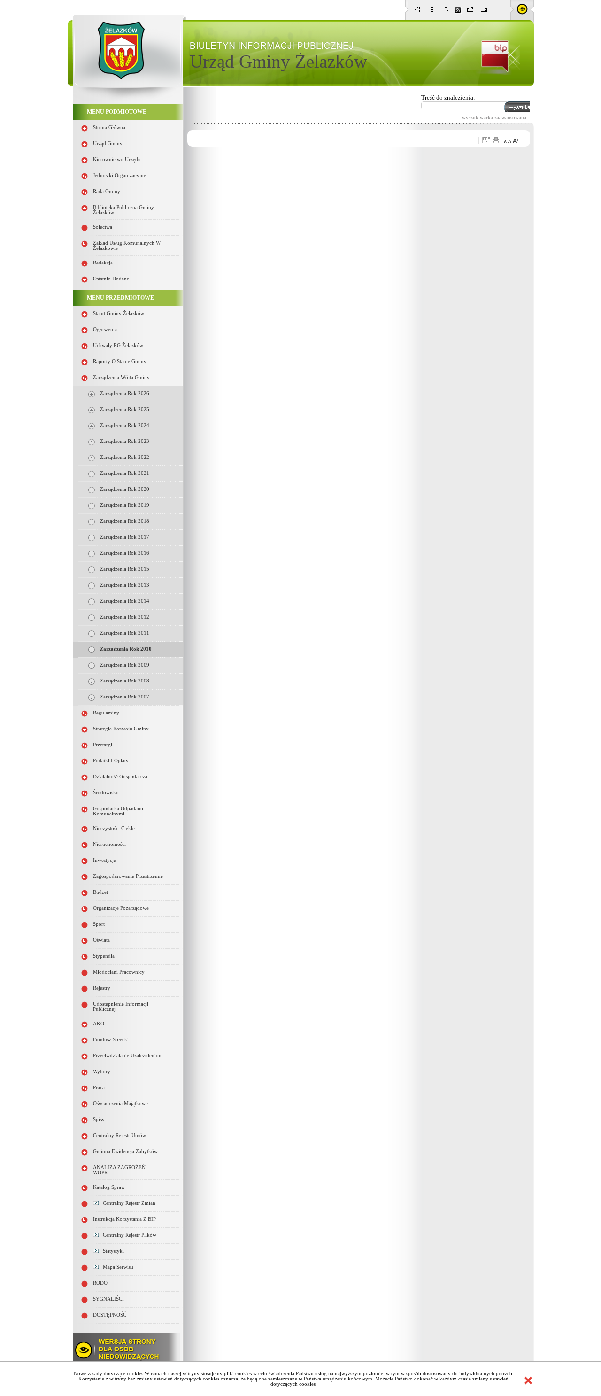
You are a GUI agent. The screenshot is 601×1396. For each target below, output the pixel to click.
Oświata (101, 940)
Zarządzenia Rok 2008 (124, 680)
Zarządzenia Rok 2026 (124, 393)
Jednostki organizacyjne (119, 175)
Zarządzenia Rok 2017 (124, 537)
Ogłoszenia (105, 329)
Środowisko (106, 792)
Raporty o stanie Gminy (119, 361)
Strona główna (109, 127)
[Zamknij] (528, 1380)
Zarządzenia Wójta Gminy (121, 377)
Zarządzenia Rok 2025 (124, 409)
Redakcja (103, 262)
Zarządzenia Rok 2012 (124, 617)
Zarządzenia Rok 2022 (124, 457)
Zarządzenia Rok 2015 (124, 569)
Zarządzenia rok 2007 (124, 696)
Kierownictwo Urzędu (117, 159)
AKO (98, 1023)
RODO (100, 1283)
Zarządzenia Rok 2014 (124, 601)
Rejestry (101, 988)
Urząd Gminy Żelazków (278, 61)
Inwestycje (104, 860)
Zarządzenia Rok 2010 (126, 648)
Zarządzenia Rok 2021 (124, 473)
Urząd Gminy (108, 143)
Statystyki (111, 1251)
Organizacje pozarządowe (121, 908)
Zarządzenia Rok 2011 (124, 633)
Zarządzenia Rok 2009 (124, 664)
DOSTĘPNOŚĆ (109, 1315)
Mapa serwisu (116, 1267)
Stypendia (104, 956)
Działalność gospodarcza (120, 776)
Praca (99, 1087)
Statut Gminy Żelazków (118, 313)
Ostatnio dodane (111, 278)
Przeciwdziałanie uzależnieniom (128, 1055)
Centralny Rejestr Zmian (127, 1203)
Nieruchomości (109, 844)
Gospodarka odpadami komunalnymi (118, 811)
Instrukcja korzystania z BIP (124, 1219)
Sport (99, 924)
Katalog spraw (109, 1187)
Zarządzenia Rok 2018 (124, 521)
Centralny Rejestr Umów (119, 1135)
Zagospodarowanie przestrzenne (128, 876)
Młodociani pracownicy (119, 972)
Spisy (99, 1119)
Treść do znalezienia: (448, 97)
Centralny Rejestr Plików (127, 1235)
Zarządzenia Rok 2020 (124, 489)
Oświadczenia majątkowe (120, 1103)
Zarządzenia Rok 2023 (124, 441)
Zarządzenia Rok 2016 (124, 553)
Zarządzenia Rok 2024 (124, 425)
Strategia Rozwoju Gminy (121, 728)
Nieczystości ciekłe (114, 828)
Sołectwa (102, 227)
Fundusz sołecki (111, 1039)
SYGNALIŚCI (108, 1299)
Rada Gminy (106, 191)
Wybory (101, 1071)
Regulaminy (106, 712)
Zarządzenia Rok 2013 (124, 585)
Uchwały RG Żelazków (118, 345)
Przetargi (102, 744)
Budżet (100, 892)
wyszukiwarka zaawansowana (494, 117)
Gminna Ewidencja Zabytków (125, 1151)
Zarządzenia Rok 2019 (124, 505)
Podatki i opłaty (111, 760)
